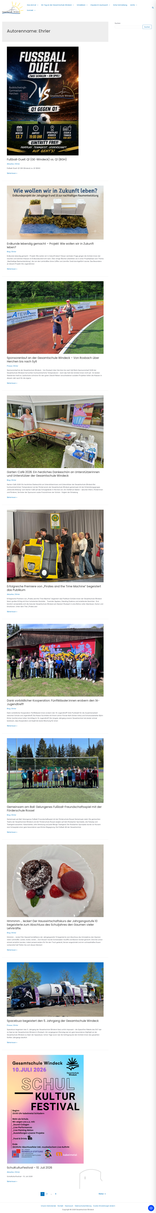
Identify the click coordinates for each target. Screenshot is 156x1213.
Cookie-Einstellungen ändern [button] (104, 1206)
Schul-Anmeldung (120, 5)
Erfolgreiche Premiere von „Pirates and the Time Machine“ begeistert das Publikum (54, 588)
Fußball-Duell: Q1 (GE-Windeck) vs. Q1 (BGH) (37, 159)
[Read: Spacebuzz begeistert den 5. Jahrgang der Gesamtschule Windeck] (55, 989)
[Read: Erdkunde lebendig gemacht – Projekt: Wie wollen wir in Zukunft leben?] (55, 212)
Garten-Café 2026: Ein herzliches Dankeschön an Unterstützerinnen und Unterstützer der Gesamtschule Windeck (53, 474)
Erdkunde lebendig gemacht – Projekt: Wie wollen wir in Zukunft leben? (50, 245)
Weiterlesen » (12, 173)
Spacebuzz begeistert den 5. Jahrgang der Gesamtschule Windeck (53, 1021)
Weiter (102, 1194)
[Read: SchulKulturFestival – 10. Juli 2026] (45, 1109)
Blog (8, 252)
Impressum (69, 1206)
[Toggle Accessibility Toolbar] (151, 1208)
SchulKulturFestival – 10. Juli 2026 (29, 1168)
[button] (37, 5)
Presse (9, 366)
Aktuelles (10, 164)
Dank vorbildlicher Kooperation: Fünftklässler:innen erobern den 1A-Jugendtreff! (53, 702)
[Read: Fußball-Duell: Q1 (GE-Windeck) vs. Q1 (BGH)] (43, 101)
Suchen (117, 23)
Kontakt (60, 1206)
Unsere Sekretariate (48, 1206)
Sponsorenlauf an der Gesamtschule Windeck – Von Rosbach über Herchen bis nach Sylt (53, 359)
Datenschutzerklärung (83, 1206)
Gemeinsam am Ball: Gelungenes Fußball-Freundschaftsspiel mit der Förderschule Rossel (54, 808)
